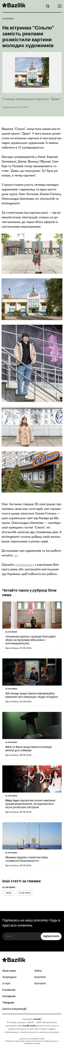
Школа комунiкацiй (14, 1009)
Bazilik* (38, 1019)
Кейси (38, 971)
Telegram (8, 1002)
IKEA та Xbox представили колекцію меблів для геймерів (28, 749)
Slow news (8, 19)
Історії (6, 983)
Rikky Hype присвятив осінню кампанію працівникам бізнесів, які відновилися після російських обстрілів (30, 804)
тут (16, 555)
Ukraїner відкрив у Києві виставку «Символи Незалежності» (26, 859)
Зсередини (9, 977)
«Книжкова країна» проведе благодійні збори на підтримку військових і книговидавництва (30, 640)
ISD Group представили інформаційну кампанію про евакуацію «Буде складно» (31, 695)
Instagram (9, 996)
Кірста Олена (12, 648)
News (8, 893)
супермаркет (24, 564)
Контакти (40, 983)
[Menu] (59, 6)
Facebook (8, 990)
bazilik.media (29, 1026)
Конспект (40, 977)
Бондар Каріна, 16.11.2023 (15, 107)
